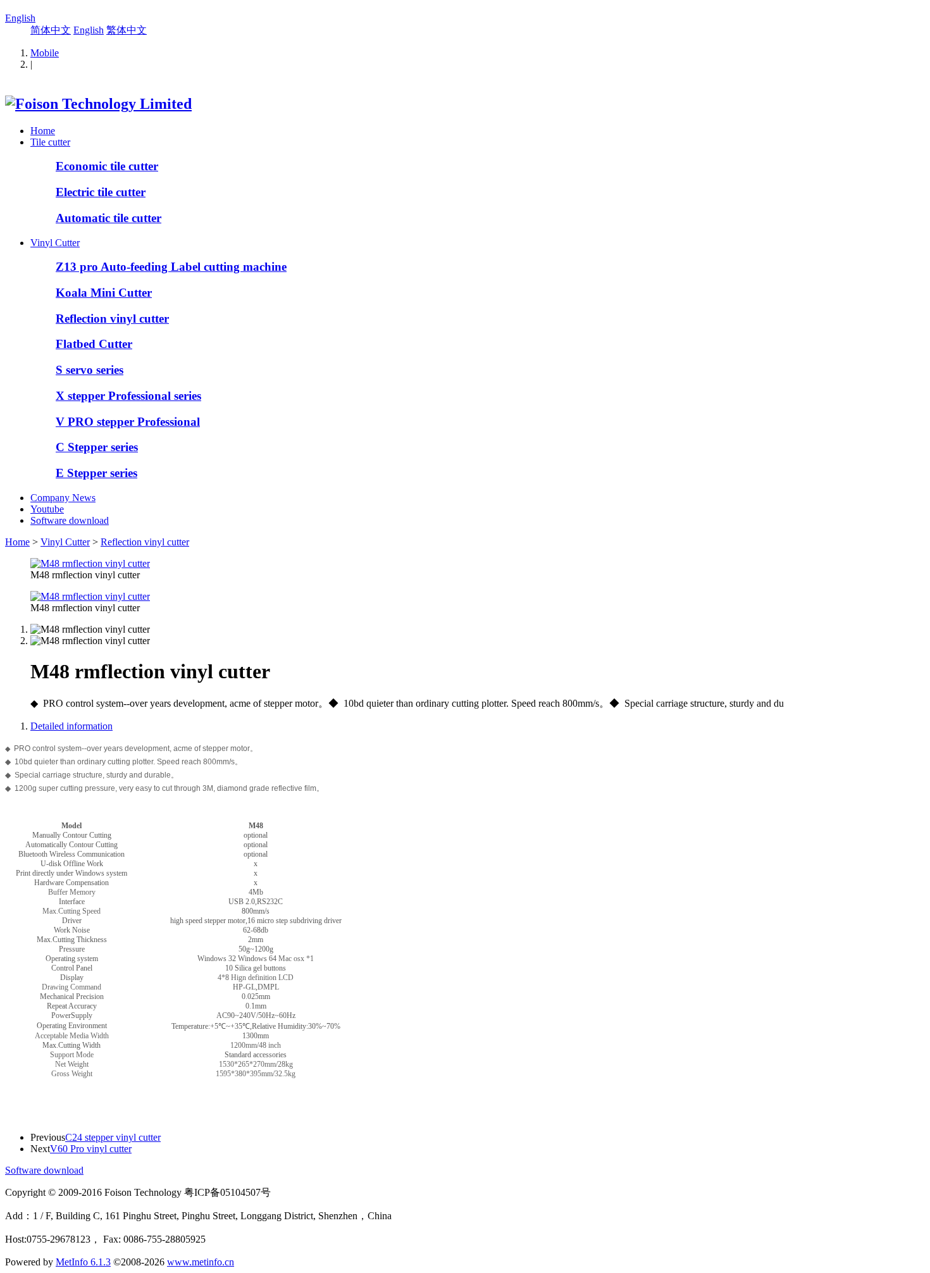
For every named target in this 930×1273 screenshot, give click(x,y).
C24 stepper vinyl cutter (113, 1137)
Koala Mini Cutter (104, 292)
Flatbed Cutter (94, 344)
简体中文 (50, 30)
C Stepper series (97, 447)
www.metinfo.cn (200, 1262)
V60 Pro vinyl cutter (91, 1148)
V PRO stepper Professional (128, 421)
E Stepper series (96, 473)
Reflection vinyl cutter (112, 318)
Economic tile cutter (107, 166)
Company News (63, 497)
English (20, 18)
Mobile (44, 52)
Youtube (47, 509)
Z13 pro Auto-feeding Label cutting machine (171, 266)
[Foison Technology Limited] (98, 104)
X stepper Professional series (128, 395)
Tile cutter (50, 142)
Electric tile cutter (101, 192)
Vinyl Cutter (55, 242)
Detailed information (71, 726)
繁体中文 (126, 30)
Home (42, 130)
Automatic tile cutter (108, 218)
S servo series (89, 369)
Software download (69, 520)
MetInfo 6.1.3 (83, 1262)
